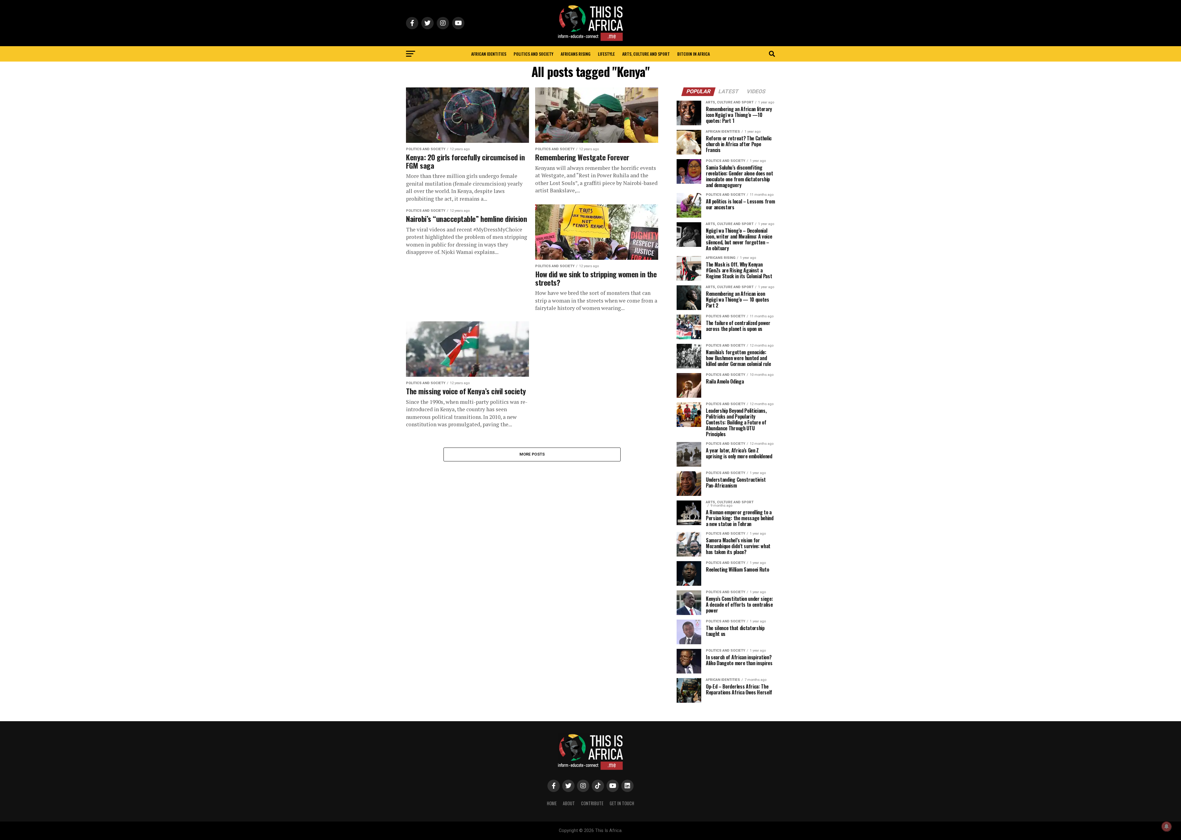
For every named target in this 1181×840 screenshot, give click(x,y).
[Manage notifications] (1166, 826)
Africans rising (575, 53)
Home (552, 803)
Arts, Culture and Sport (646, 53)
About (569, 803)
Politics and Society (533, 53)
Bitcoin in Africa (693, 53)
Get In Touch (622, 803)
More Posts (532, 454)
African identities (488, 53)
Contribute (592, 803)
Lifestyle (606, 53)
